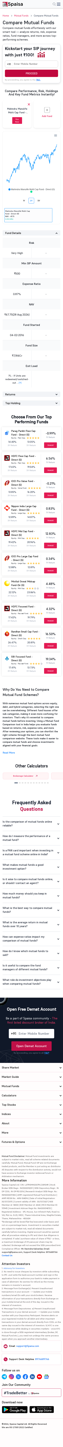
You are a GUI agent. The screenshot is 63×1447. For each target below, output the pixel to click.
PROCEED (31, 73)
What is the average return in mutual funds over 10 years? (25, 924)
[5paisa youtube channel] (39, 1376)
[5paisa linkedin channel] (32, 1376)
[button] (16, 783)
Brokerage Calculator (23, 776)
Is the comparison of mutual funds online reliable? (27, 823)
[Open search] (54, 4)
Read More (9, 752)
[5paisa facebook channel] (25, 1376)
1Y (24, 200)
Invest (51, 445)
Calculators (9, 1095)
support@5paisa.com (27, 1346)
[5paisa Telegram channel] (4, 1376)
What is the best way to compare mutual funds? (27, 910)
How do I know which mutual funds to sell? (25, 953)
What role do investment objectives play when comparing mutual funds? (27, 982)
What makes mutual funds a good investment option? (23, 866)
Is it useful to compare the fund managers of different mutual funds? (25, 967)
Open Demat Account (31, 1046)
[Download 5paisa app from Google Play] (15, 1410)
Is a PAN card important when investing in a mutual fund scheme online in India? (28, 852)
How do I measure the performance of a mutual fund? (26, 838)
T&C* (46, 1052)
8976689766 (42, 1359)
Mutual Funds (21, 15)
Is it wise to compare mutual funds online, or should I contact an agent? (28, 881)
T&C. (38, 79)
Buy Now (17, 120)
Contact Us (7, 1255)
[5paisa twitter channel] (18, 1376)
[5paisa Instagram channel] (11, 1376)
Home (6, 15)
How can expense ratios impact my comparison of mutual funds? (24, 938)
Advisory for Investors (14, 1268)
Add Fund (47, 116)
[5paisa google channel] (46, 1376)
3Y (31, 200)
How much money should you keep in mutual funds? (25, 895)
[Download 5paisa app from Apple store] (41, 1410)
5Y (39, 200)
